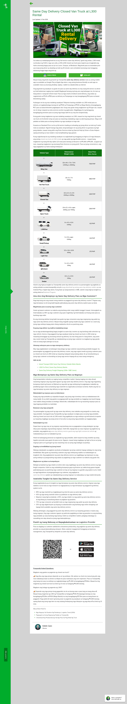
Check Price (51, 75)
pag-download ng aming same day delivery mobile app (81, 287)
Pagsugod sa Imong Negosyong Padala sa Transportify (52, 615)
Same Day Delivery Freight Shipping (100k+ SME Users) (57, 370)
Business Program (49, 292)
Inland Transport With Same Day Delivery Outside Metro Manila (60, 364)
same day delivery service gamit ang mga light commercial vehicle (72, 431)
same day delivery (39, 475)
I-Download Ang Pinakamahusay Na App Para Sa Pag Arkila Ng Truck (56, 617)
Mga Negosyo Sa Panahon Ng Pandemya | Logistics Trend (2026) (55, 612)
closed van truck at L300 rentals (51, 139)
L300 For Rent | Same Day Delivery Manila (53, 367)
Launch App (6, 655)
